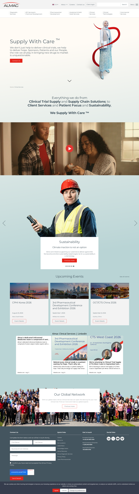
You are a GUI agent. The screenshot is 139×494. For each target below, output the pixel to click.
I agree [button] (56, 490)
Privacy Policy (61, 456)
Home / (12, 87)
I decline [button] (64, 490)
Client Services (40, 105)
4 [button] (71, 266)
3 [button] (69, 266)
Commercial (124, 13)
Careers (72, 4)
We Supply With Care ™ (69, 113)
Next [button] (135, 222)
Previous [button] (4, 222)
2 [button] (68, 266)
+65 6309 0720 (87, 449)
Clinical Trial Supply (45, 102)
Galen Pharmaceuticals (64, 459)
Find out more (69, 260)
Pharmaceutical (55, 13)
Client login (91, 4)
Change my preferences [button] (77, 490)
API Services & (33, 13)
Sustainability (100, 105)
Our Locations (61, 443)
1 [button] (66, 266)
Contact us (80, 4)
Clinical (92, 13)
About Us (60, 440)
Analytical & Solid (76, 13)
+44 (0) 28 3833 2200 (88, 439)
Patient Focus (70, 105)
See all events (124, 277)
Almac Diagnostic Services (64, 454)
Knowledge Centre (62, 448)
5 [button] (73, 266)
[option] (69, 222)
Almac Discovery (62, 451)
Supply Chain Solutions (87, 102)
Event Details (19, 321)
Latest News (60, 445)
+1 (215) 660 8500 (87, 444)
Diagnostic (13, 13)
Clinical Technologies (107, 13)
